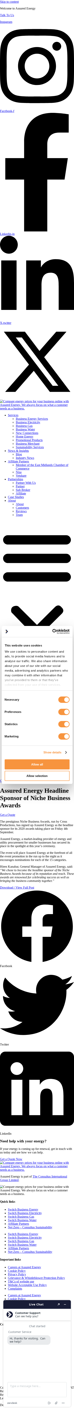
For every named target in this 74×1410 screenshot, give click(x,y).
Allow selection (37, 776)
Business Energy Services (32, 418)
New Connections (27, 433)
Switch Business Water (22, 1220)
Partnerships (15, 479)
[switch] (63, 712)
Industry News (25, 458)
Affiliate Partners (18, 461)
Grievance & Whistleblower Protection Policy (36, 1278)
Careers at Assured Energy (24, 1267)
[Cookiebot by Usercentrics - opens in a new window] (52, 631)
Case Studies (16, 497)
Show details (52, 752)
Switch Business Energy (23, 1209)
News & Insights (18, 450)
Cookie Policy (17, 1270)
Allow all (37, 764)
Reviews (21, 511)
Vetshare (21, 475)
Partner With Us (26, 482)
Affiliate (21, 493)
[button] (37, 595)
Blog (19, 454)
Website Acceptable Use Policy (27, 1285)
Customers (22, 507)
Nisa (19, 472)
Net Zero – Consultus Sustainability (30, 1227)
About (12, 500)
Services (13, 415)
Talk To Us (7, 15)
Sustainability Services (30, 447)
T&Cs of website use (21, 1281)
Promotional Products (29, 440)
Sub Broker (23, 490)
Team (19, 514)
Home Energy (24, 436)
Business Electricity (28, 422)
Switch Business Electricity (25, 1213)
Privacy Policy (17, 1274)
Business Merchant (27, 443)
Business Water (25, 429)
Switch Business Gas (21, 1216)
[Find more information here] (37, 1353)
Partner (20, 486)
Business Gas (24, 426)
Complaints (15, 1288)
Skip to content (9, 1)
